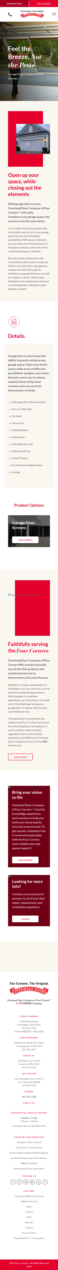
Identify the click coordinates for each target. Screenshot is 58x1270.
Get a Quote (43, 3)
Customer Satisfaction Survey (29, 1196)
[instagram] (19, 1181)
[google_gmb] (25, 1181)
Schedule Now (14, 3)
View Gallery (25, 539)
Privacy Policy (29, 1232)
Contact (25, 918)
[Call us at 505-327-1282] (10, 14)
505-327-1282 (29, 1096)
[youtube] (32, 1181)
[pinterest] (45, 1181)
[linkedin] (38, 1181)
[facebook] (12, 1181)
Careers (29, 1211)
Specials (29, 1222)
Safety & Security (29, 1201)
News (29, 1206)
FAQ (29, 1217)
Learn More (20, 756)
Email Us (29, 1103)
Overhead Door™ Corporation (29, 1238)
